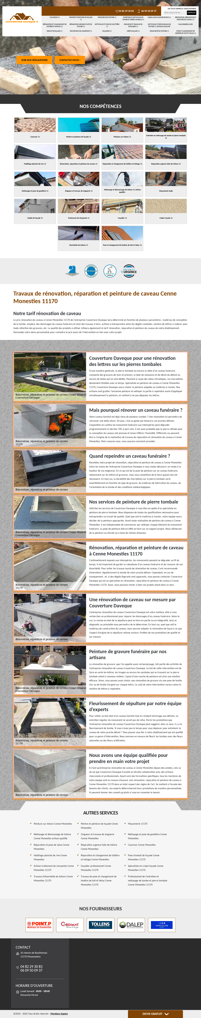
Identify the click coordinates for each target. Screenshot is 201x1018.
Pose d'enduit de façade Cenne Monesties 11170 (143, 857)
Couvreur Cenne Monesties (142, 845)
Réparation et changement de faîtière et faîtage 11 (55, 26)
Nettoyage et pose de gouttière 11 (107, 26)
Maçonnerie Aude (185, 24)
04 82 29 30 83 (126, 11)
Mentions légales (59, 1014)
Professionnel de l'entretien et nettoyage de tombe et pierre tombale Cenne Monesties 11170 (147, 880)
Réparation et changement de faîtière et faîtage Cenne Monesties (100, 857)
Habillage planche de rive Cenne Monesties (50, 857)
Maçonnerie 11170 (137, 824)
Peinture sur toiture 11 (107, 17)
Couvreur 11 (55, 17)
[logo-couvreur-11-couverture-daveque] (22, 18)
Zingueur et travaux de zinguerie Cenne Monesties (97, 836)
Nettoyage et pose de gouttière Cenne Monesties (147, 836)
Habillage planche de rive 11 (159, 17)
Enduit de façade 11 (54, 31)
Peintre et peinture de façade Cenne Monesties (99, 826)
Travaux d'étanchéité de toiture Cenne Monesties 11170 (53, 878)
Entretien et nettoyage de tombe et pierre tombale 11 (133, 19)
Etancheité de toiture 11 (159, 31)
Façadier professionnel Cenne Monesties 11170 (96, 868)
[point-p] (39, 925)
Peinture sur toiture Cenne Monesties (53, 824)
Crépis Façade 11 (133, 31)
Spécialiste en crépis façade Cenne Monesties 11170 (145, 868)
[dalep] (131, 925)
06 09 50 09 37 (148, 11)
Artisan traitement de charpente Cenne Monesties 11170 (54, 868)
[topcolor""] (162, 925)
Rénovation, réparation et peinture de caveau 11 (185, 19)
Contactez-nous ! (69, 60)
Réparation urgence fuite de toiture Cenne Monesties (99, 847)
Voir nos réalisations (34, 60)
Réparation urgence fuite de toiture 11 (81, 26)
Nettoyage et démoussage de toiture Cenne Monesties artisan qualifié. (52, 836)
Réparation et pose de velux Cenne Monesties (51, 847)
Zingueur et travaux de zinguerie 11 (133, 26)
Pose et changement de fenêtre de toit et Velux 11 (185, 32)
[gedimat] (70, 925)
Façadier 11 (107, 31)
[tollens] (100, 925)
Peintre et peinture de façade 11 (80, 19)
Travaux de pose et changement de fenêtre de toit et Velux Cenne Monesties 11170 (99, 880)
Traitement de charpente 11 (81, 31)
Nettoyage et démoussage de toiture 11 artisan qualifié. (159, 26)
